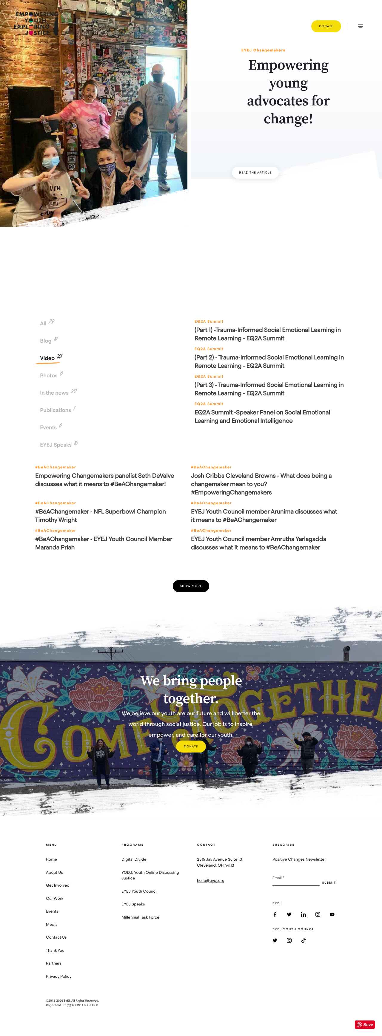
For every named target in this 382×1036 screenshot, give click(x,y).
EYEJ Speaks (58, 444)
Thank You (55, 950)
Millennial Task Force (140, 917)
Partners (53, 963)
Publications (57, 410)
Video (50, 358)
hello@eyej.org (210, 880)
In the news (58, 392)
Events (50, 427)
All (46, 323)
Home (51, 859)
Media (52, 924)
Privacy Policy (59, 976)
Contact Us (56, 937)
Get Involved (58, 885)
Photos (51, 375)
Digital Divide (133, 859)
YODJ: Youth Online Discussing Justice (150, 875)
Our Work (54, 898)
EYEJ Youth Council (139, 891)
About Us (54, 872)
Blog (49, 340)
